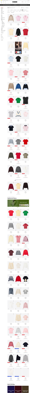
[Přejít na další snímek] (28, 198)
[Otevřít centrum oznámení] (25, 1)
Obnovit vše (13, 12)
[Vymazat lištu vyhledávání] (28, 3)
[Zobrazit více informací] (18, 40)
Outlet (2, 0)
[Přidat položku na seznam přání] (13, 14)
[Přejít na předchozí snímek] (25, 198)
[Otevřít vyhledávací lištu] (22, 3)
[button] (23, 7)
